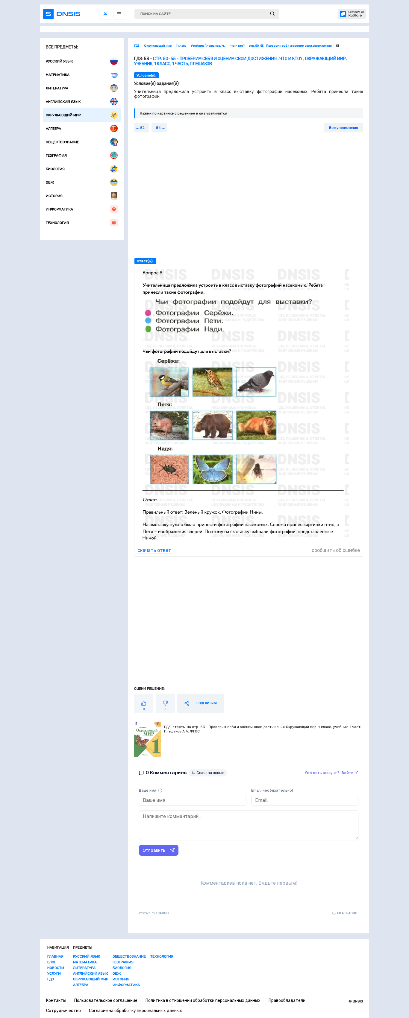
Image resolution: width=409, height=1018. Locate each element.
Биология (55, 169)
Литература (57, 88)
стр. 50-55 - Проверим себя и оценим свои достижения (215, 58)
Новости (55, 968)
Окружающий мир (63, 115)
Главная (55, 956)
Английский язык (63, 102)
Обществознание (62, 142)
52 (142, 128)
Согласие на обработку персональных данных (135, 1010)
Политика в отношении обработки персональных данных (203, 1000)
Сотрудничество (63, 1010)
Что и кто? (290, 58)
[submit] (272, 14)
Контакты (56, 1000)
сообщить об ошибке (336, 550)
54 (158, 128)
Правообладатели (287, 1000)
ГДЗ (50, 979)
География (56, 155)
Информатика (59, 209)
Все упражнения (343, 128)
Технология (57, 223)
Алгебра (53, 128)
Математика (57, 75)
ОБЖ (50, 182)
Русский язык (59, 61)
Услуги (54, 973)
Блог (51, 962)
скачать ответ (154, 550)
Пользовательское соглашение (105, 1000)
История (54, 196)
